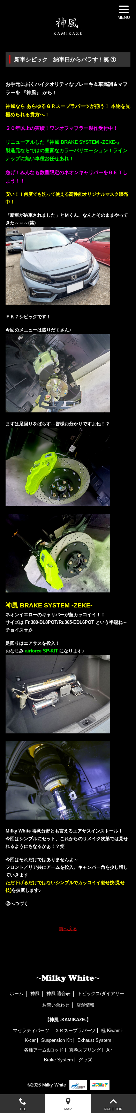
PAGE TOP (113, 1109)
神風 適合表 (58, 993)
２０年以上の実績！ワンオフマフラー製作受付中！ (62, 128)
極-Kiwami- (112, 1030)
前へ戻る (68, 928)
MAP (68, 1109)
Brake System (58, 1059)
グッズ (85, 1059)
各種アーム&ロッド (43, 1050)
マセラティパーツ (31, 1030)
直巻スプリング (85, 1050)
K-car (30, 1040)
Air (109, 1050)
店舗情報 (85, 1005)
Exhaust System (94, 1040)
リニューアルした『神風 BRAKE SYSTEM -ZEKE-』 (64, 142)
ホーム (16, 993)
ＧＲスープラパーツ (75, 1030)
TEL (23, 1109)
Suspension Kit (56, 1040)
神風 (34, 993)
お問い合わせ (55, 1005)
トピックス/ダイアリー (100, 993)
